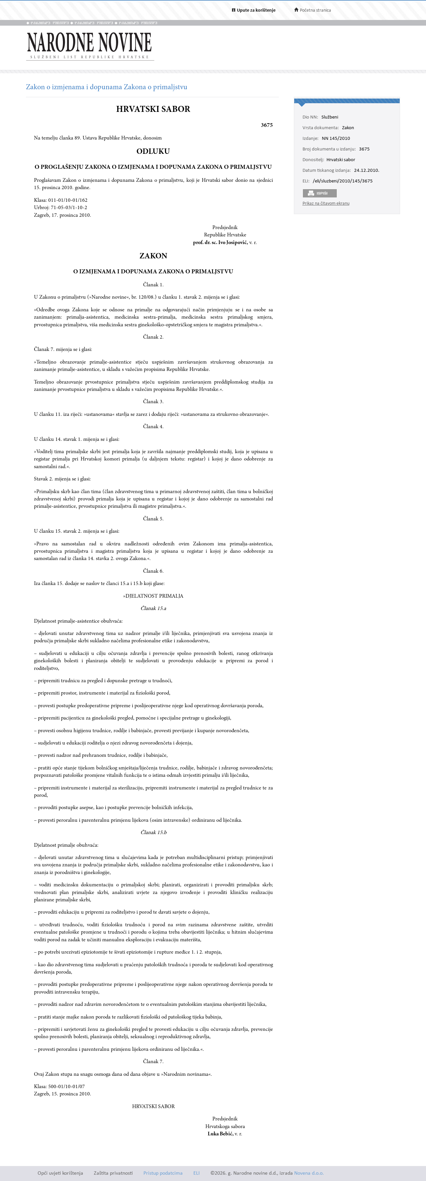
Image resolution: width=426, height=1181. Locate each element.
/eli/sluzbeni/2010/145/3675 (343, 181)
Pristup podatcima (163, 1173)
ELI (196, 1173)
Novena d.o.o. (309, 1173)
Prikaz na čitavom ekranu (326, 203)
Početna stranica (315, 10)
